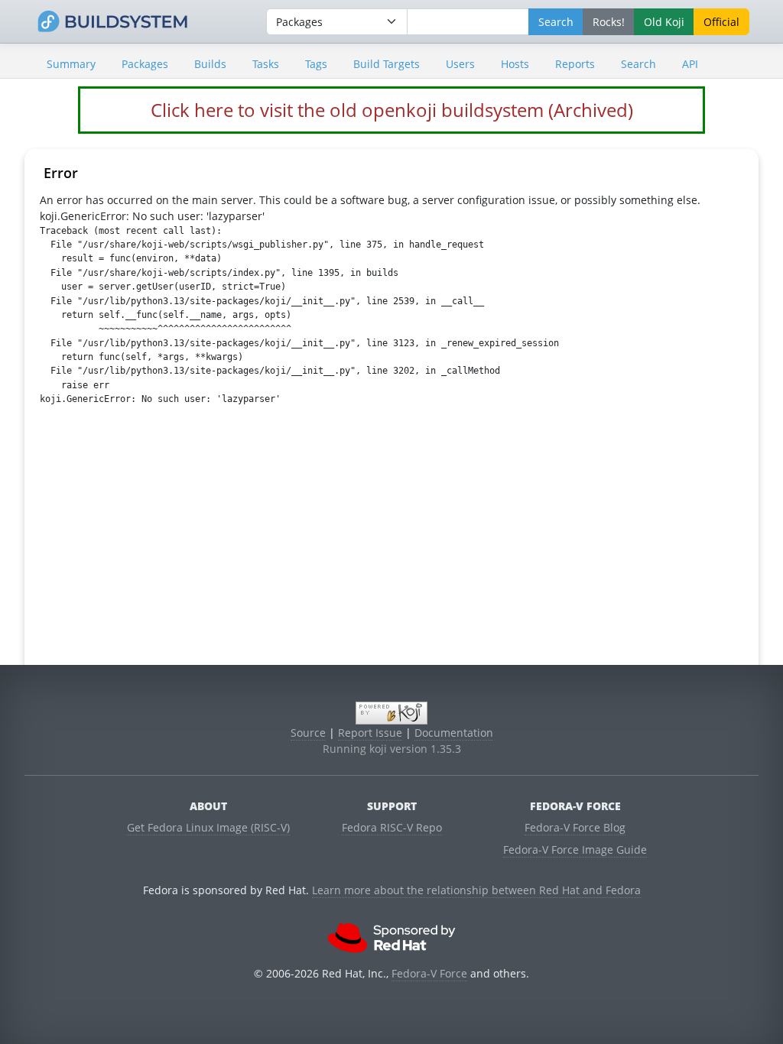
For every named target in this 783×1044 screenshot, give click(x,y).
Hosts (515, 64)
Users (460, 64)
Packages (145, 64)
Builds (210, 64)
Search (638, 64)
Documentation (453, 732)
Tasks (265, 64)
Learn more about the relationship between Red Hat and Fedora (476, 890)
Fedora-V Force (429, 973)
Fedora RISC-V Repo (392, 827)
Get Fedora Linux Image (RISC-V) (208, 827)
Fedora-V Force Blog (575, 827)
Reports (575, 64)
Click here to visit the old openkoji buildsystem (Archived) (392, 109)
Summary (71, 64)
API (690, 64)
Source (308, 732)
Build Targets (386, 64)
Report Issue (370, 732)
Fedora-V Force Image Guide (575, 849)
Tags (316, 64)
